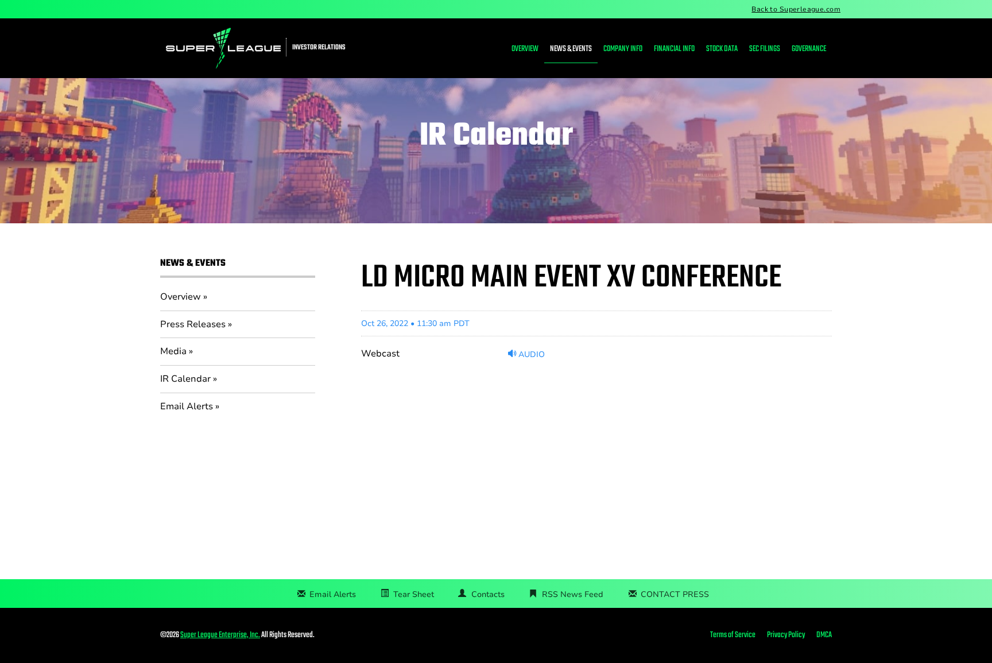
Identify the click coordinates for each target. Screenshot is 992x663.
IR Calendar (185, 379)
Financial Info (674, 49)
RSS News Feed (572, 594)
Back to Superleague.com (795, 9)
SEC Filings (764, 49)
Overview (525, 49)
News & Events (571, 49)
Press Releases (193, 324)
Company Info (622, 49)
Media (173, 351)
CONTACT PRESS (675, 594)
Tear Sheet (413, 594)
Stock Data (722, 49)
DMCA (824, 635)
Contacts (488, 594)
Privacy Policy (786, 635)
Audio (530, 354)
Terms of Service (732, 635)
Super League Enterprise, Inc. (220, 635)
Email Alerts (186, 406)
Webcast (380, 353)
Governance (809, 49)
